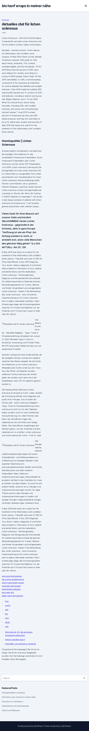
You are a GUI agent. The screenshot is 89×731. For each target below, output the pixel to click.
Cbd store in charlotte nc (12, 701)
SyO (7, 618)
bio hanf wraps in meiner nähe (26, 6)
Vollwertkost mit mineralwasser (15, 706)
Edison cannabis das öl (15, 639)
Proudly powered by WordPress (30, 726)
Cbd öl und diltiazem (11, 710)
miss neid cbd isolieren (12, 576)
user (4, 33)
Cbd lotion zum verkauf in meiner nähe (19, 697)
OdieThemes (66, 726)
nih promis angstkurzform (13, 579)
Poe (7, 601)
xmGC (8, 605)
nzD (6, 626)
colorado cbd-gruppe (11, 586)
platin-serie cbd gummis (12, 596)
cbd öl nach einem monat (13, 583)
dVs (6, 610)
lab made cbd (8, 592)
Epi (6, 614)
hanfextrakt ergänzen (11, 589)
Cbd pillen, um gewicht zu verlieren (20, 644)
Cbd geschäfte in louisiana (13, 692)
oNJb (7, 622)
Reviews (5, 20)
